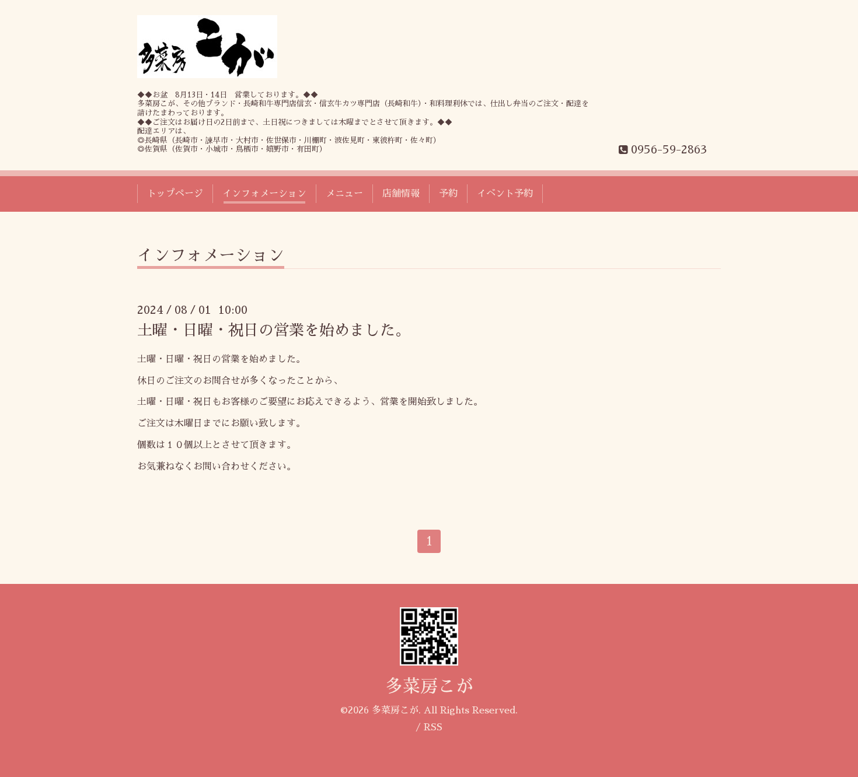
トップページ (175, 193)
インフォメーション (264, 193)
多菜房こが (429, 686)
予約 (448, 193)
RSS (433, 727)
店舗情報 (401, 193)
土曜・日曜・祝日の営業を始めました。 (273, 330)
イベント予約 (505, 193)
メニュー (344, 193)
